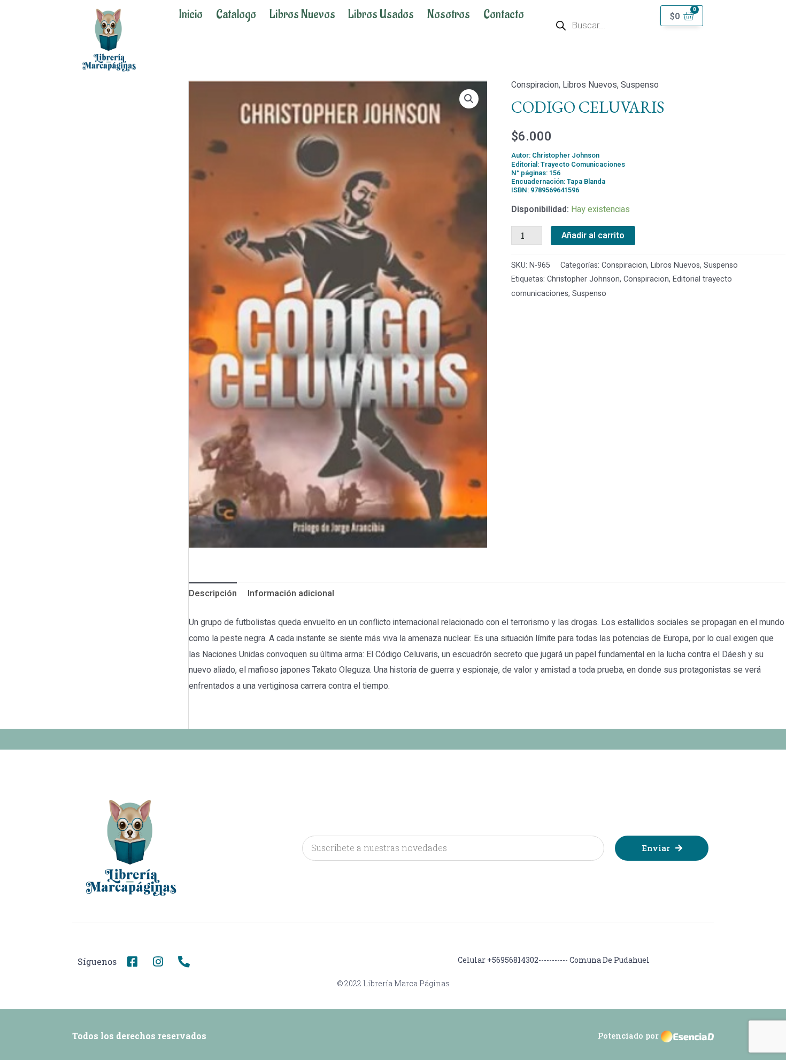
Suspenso (640, 85)
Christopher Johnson (583, 279)
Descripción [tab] (213, 593)
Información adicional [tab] (291, 593)
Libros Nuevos (302, 14)
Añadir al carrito (593, 235)
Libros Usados (381, 14)
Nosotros (448, 14)
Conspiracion (535, 85)
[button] (469, 98)
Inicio (191, 14)
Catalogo (236, 14)
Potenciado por (628, 1036)
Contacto (503, 14)
